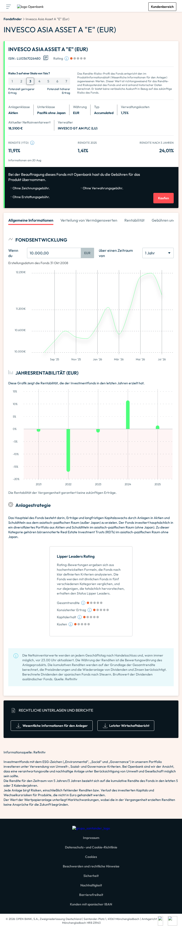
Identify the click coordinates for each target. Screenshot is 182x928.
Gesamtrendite (68, 603)
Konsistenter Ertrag (71, 610)
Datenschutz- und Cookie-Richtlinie (91, 847)
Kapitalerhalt (66, 617)
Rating (58, 58)
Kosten (62, 624)
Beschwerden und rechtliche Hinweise (91, 866)
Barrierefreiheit (91, 895)
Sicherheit (91, 876)
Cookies (91, 857)
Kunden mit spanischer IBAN (91, 904)
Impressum (91, 838)
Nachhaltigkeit (91, 885)
